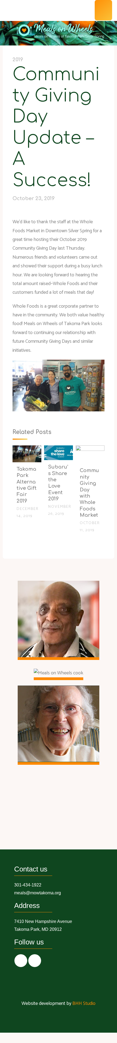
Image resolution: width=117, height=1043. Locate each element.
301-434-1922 (27, 885)
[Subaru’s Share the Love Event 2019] (58, 452)
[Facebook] (20, 960)
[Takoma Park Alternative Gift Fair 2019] (27, 453)
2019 (18, 59)
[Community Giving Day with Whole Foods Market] (90, 454)
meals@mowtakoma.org (37, 893)
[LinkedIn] (34, 960)
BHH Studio (84, 1003)
